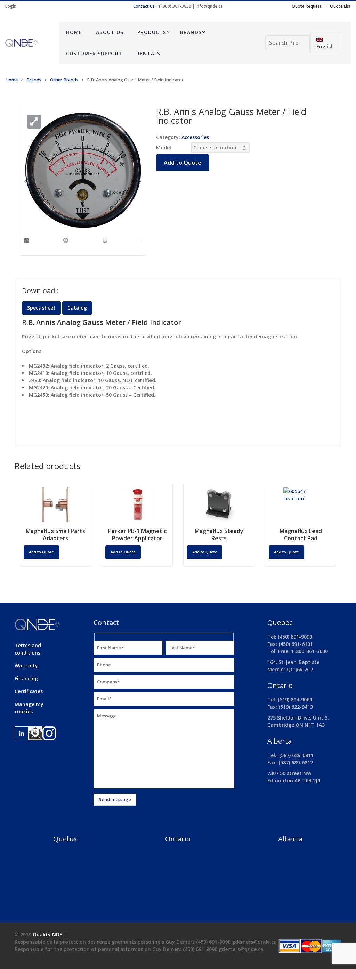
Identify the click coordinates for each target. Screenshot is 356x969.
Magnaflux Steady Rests (219, 534)
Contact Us (144, 6)
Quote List (340, 6)
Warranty (26, 665)
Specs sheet (41, 307)
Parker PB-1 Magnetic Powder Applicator (137, 534)
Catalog (77, 307)
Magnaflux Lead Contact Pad (301, 534)
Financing (26, 678)
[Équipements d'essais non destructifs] (27, 43)
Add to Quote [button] (41, 552)
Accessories (195, 137)
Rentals (148, 53)
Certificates (29, 691)
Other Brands (64, 80)
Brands (191, 32)
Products (151, 32)
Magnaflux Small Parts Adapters (55, 534)
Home (74, 32)
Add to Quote (182, 162)
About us (109, 32)
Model (163, 147)
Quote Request (307, 6)
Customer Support (94, 53)
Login (10, 6)
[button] (34, 122)
